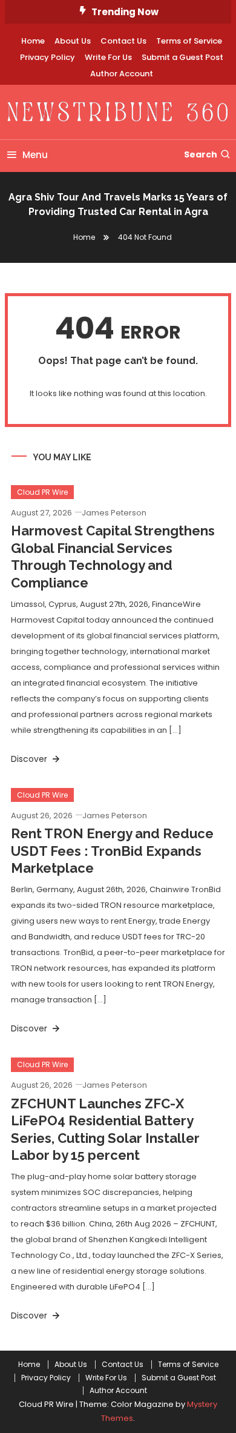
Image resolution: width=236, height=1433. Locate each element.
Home (33, 41)
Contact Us (123, 41)
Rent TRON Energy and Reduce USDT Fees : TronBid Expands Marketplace (112, 851)
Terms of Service (189, 41)
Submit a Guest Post (182, 57)
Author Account (121, 73)
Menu (35, 154)
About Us (72, 41)
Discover (30, 759)
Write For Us (108, 57)
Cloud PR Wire (42, 492)
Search (200, 154)
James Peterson (114, 512)
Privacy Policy (47, 57)
